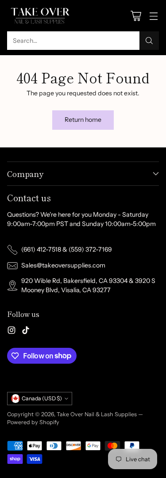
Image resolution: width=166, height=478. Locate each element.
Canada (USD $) (42, 398)
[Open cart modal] (136, 16)
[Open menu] (153, 16)
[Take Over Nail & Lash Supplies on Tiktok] (25, 331)
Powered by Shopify (33, 422)
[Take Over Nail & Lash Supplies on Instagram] (11, 331)
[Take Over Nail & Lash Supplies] (40, 16)
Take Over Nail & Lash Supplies (97, 414)
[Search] (149, 40)
